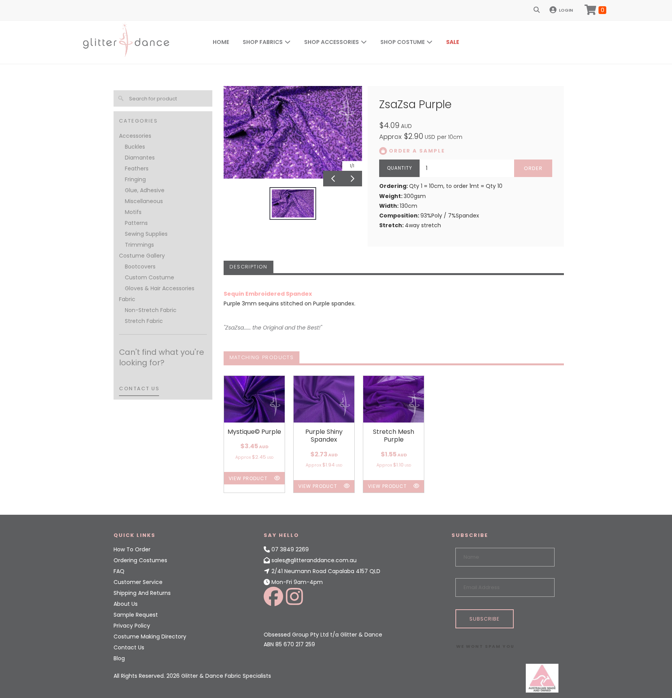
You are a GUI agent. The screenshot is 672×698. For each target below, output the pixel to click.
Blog (119, 658)
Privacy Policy (132, 626)
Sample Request (136, 615)
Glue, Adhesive (144, 190)
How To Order (132, 549)
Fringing (135, 179)
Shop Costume (402, 42)
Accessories (135, 136)
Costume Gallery (142, 256)
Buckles (135, 147)
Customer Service (138, 582)
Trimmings (139, 245)
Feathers (137, 168)
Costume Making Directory (150, 636)
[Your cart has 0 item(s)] (595, 10)
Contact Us (129, 647)
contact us (139, 388)
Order (533, 168)
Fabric (127, 299)
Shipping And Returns (142, 593)
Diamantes (140, 157)
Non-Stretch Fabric (151, 310)
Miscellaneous (144, 201)
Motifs (133, 212)
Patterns (136, 223)
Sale (452, 42)
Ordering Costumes (140, 560)
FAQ (119, 571)
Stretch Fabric (144, 321)
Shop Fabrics (263, 42)
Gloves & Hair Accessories (159, 288)
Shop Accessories (331, 42)
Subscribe (484, 619)
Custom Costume (149, 277)
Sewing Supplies (146, 234)
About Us (126, 604)
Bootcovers (140, 266)
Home (221, 42)
